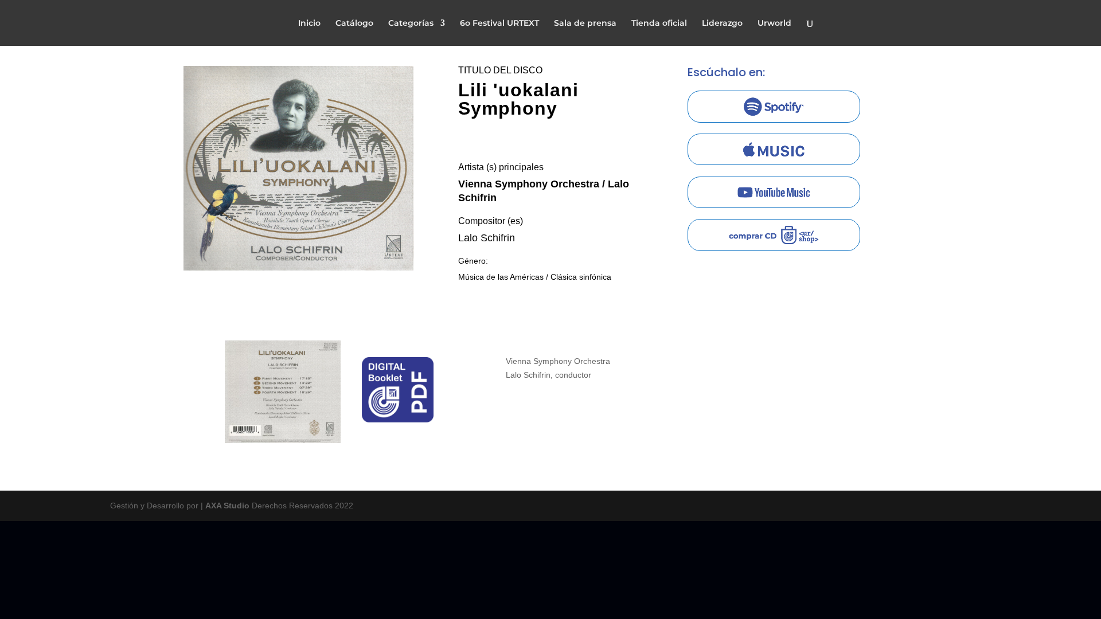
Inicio (309, 23)
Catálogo (354, 23)
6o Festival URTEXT (499, 23)
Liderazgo (722, 23)
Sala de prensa (585, 23)
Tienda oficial (659, 23)
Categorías (411, 23)
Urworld (774, 23)
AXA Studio (228, 505)
